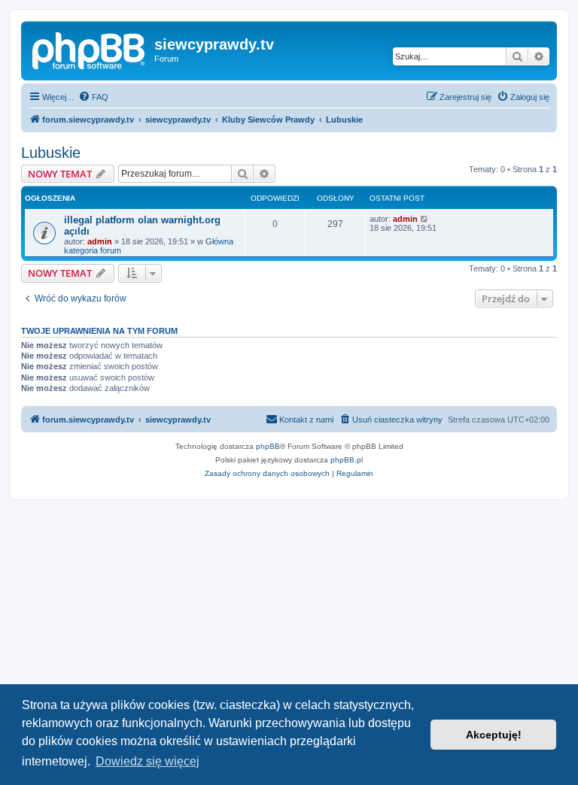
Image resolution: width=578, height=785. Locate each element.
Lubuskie (51, 152)
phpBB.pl (346, 460)
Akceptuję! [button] (494, 735)
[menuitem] (93, 97)
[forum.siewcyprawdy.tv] (89, 49)
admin (99, 241)
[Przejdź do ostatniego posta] (425, 218)
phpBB (268, 446)
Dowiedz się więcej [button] (147, 761)
